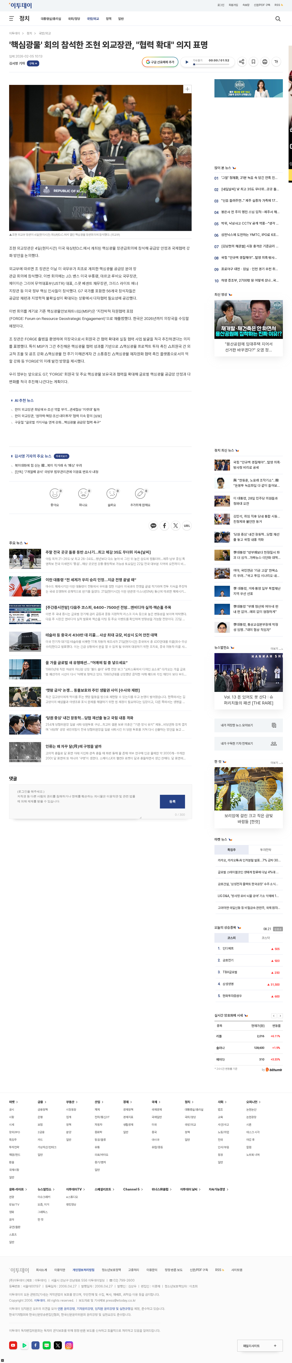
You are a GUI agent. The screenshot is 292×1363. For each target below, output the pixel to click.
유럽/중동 (157, 1147)
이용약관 (59, 1270)
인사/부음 (223, 1147)
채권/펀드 (14, 1154)
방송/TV (14, 1204)
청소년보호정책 (111, 1270)
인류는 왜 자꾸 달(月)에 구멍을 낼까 (74, 746)
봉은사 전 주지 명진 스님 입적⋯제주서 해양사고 (253, 212)
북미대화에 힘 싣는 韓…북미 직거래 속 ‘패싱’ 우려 (48, 465)
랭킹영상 (71, 1204)
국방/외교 (93, 19)
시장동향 (71, 1109)
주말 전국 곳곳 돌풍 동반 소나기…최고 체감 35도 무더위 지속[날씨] (98, 552)
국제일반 (157, 1117)
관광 (11, 1197)
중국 (154, 1132)
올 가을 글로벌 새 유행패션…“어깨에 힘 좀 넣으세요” (87, 662)
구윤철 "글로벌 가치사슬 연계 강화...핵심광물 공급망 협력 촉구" (58, 422)
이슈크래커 (44, 1197)
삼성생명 (228, 984)
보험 (40, 1124)
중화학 (98, 1132)
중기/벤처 (100, 1162)
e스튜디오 (72, 1197)
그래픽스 (43, 1212)
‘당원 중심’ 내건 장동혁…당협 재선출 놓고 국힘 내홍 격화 (89, 718)
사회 (220, 1102)
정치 (24, 18)
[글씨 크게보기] (276, 62)
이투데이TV (74, 1189)
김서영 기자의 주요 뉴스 (33, 456)
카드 (40, 1139)
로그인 (220, 5)
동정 (220, 1154)
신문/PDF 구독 (262, 5)
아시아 (155, 1139)
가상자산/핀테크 (47, 1147)
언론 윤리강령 (66, 1309)
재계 (97, 1109)
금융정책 (43, 1109)
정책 (108, 19)
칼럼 (248, 1147)
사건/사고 (223, 1124)
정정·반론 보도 (173, 1270)
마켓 (12, 1102)
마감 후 (250, 1139)
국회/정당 (74, 19)
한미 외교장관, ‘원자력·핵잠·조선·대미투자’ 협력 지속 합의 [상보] (58, 416)
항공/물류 (100, 1139)
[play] (186, 62)
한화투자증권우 (232, 996)
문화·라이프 (16, 1189)
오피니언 (251, 1102)
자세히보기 (61, 456)
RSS (277, 5)
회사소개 (41, 1270)
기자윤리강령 (85, 1309)
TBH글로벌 (230, 972)
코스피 (231, 938)
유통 (97, 1147)
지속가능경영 (217, 1189)
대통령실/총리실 (51, 19)
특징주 (231, 850)
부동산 (70, 1102)
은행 (40, 1117)
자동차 (98, 1124)
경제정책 (128, 1109)
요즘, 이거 (43, 1204)
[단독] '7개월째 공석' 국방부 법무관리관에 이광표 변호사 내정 (56, 472)
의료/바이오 (101, 1154)
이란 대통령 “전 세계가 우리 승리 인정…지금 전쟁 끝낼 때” (91, 580)
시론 (248, 1124)
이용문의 (151, 1270)
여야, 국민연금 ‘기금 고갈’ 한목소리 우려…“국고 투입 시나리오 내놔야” (256, 575)
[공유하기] (242, 62)
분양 (68, 1132)
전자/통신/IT (102, 1117)
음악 (11, 1219)
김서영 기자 (17, 63)
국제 (154, 1102)
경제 (126, 1102)
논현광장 (251, 1117)
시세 (11, 1124)
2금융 (41, 1132)
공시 (11, 1109)
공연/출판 (14, 1227)
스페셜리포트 (103, 1189)
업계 (68, 1117)
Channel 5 (131, 1189)
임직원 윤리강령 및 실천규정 (112, 1309)
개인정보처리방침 (83, 1270)
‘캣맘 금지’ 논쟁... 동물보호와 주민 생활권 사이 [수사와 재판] (93, 690)
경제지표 (128, 1117)
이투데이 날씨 (188, 1189)
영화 (11, 1212)
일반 (121, 19)
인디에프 (228, 948)
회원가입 (233, 5)
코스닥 (266, 938)
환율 (11, 1162)
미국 (154, 1124)
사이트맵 (236, 1270)
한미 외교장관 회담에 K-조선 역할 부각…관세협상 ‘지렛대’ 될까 (57, 410)
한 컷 (40, 1219)
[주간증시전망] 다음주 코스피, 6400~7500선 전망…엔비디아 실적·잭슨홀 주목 (108, 607)
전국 (220, 1139)
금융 (40, 1102)
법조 (220, 1109)
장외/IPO (14, 1132)
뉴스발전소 (44, 1189)
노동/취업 (223, 1132)
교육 (220, 1117)
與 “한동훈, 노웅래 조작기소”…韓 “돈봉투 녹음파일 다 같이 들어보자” (256, 485)
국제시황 (14, 1170)
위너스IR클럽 (160, 1189)
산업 (97, 1102)
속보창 (245, 5)
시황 (11, 1117)
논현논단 (251, 1109)
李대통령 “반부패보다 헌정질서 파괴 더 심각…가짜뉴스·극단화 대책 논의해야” (256, 557)
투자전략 (265, 850)
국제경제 (157, 1109)
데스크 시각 (253, 1132)
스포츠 (13, 1234)
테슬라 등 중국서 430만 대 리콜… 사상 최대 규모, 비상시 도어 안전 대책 (101, 635)
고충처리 (133, 1270)
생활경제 (128, 1124)
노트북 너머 (253, 1154)
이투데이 (14, 33)
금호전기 (228, 960)
